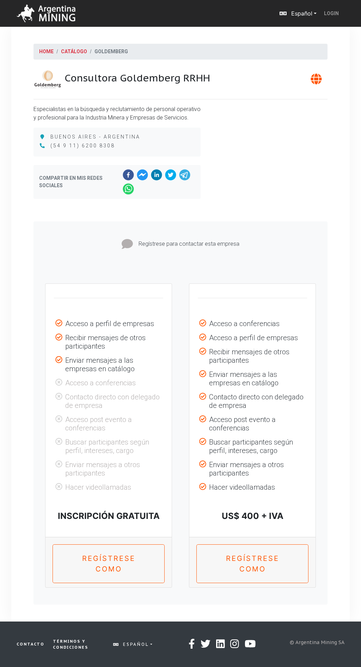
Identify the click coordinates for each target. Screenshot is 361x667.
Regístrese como (108, 563)
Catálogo (74, 51)
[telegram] (184, 174)
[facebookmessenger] (142, 174)
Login (331, 13)
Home (46, 51)
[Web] (316, 81)
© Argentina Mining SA (317, 642)
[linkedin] (156, 174)
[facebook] (128, 174)
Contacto (30, 644)
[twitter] (170, 174)
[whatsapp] (128, 189)
